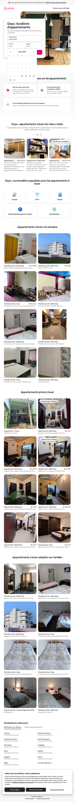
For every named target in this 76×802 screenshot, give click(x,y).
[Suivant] (40, 134)
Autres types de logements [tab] (33, 727)
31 (14, 80)
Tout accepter (14, 790)
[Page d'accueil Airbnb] (9, 8)
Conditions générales (43, 799)
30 (10, 80)
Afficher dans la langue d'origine (56, 2)
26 (22, 76)
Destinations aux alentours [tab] (12, 727)
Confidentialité (29, 799)
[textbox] (16, 46)
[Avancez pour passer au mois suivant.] (33, 51)
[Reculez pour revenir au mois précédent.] (10, 51)
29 (33, 76)
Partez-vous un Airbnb (61, 8)
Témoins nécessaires (36, 790)
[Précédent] (34, 134)
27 (26, 76)
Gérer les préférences (57, 790)
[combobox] (25, 39)
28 (30, 76)
